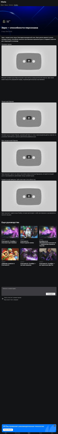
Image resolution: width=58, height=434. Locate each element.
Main (2, 5)
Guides (16, 5)
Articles (11, 5)
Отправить (51, 294)
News (6, 5)
